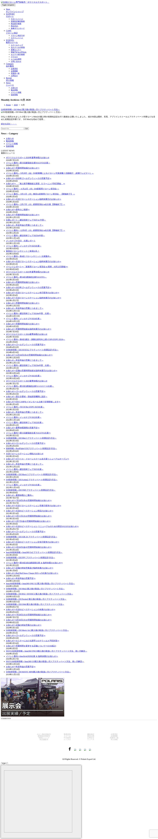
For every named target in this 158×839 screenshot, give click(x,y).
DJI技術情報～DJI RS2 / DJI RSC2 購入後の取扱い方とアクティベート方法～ (39, 594)
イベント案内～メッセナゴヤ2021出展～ (23, 485)
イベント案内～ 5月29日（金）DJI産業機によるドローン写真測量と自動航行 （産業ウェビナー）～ (50, 173)
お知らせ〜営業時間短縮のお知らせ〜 (23, 168)
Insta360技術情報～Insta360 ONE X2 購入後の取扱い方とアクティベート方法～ (40, 584)
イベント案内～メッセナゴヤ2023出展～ (23, 376)
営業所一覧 (114, 738)
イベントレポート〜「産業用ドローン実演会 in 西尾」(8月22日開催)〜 (37, 267)
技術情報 (10, 146)
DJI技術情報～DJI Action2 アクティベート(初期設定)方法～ (32, 480)
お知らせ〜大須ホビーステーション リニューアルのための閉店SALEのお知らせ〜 (42, 526)
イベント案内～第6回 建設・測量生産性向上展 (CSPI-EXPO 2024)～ (35, 339)
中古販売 (67, 738)
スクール (67, 736)
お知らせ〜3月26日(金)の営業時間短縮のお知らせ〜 (29, 547)
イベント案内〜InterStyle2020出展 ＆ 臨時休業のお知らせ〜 (32, 656)
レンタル (67, 739)
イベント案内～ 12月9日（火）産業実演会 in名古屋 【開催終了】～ (35, 230)
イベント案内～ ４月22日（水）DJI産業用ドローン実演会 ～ (32, 189)
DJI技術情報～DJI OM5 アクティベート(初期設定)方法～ (31, 490)
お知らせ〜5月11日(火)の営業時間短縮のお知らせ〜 (29, 516)
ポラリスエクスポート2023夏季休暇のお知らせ (26, 381)
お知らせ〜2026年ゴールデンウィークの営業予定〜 (28, 178)
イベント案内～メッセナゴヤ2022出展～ (23, 417)
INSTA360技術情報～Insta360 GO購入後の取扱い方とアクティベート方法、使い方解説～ (45, 661)
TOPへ (4, 764)
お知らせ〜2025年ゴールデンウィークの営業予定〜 (28, 287)
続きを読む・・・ (9, 124)
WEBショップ (44, 738)
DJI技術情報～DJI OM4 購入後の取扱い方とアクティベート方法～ (35, 604)
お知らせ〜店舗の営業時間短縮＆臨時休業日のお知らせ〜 (31, 371)
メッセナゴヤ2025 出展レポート (21, 241)
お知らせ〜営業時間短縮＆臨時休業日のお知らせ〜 (28, 329)
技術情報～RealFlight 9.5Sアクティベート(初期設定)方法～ (31, 448)
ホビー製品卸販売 (44, 734)
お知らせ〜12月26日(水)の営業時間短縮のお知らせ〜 (29, 355)
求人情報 (114, 739)
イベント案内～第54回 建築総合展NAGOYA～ (26, 277)
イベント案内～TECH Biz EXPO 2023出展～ (25, 407)
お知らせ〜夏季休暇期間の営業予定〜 (23, 428)
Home (8, 105)
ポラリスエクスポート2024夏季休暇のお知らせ (26, 334)
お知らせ (10, 138)
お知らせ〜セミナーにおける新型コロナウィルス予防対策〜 (32, 641)
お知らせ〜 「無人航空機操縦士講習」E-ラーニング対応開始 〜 (35, 184)
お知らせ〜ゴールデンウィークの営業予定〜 (25, 345)
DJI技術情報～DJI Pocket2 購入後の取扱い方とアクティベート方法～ (36, 599)
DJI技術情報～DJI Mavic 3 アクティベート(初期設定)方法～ (32, 474)
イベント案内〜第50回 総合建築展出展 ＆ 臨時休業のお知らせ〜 (34, 563)
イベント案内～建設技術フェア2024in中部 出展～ (28, 313)
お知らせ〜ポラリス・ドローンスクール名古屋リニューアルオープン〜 (37, 459)
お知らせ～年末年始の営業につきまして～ (24, 225)
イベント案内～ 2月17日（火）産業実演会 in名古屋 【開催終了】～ (35, 204)
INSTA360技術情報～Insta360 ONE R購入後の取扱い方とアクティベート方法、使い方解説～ (46, 651)
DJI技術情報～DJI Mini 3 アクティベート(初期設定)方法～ (31, 438)
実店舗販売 (44, 739)
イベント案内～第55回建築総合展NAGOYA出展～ (28, 163)
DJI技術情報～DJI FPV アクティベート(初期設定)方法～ (30, 558)
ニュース (90, 739)
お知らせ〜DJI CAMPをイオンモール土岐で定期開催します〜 (33, 402)
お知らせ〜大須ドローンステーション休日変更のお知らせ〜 (32, 293)
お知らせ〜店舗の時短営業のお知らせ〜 (23, 625)
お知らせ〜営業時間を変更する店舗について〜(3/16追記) (31, 646)
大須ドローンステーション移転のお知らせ (24, 454)
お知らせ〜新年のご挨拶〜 (18, 210)
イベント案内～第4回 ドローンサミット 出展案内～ (28, 256)
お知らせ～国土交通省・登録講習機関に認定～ (26, 397)
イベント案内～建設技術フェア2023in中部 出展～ (28, 365)
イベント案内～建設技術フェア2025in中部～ (25, 235)
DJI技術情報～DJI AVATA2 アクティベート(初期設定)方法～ (32, 350)
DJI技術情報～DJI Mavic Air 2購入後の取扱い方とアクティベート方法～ (37, 630)
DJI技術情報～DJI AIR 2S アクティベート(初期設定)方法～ (31, 537)
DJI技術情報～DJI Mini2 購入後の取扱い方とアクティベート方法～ (30, 109)
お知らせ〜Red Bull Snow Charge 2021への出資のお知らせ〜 (32, 573)
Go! (26, 128)
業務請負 (67, 734)
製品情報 (10, 141)
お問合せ (90, 738)
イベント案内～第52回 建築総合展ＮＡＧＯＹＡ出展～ (30, 386)
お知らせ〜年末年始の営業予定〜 (21, 578)
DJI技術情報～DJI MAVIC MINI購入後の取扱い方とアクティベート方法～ (38, 672)
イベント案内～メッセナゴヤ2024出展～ (23, 319)
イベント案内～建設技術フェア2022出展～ (24, 422)
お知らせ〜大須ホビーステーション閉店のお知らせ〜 (29, 511)
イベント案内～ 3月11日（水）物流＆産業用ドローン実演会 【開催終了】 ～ (40, 194)
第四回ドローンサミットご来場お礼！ (23, 251)
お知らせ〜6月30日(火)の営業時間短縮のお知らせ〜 (29, 620)
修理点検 (90, 736)
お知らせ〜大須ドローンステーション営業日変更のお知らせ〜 (33, 506)
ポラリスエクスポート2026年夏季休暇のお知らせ (27, 158)
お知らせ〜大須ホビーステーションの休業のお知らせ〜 (30, 609)
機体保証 (90, 734)
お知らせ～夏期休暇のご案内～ (20, 495)
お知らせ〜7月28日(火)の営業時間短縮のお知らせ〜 (29, 615)
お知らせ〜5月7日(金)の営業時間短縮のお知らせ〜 (28, 521)
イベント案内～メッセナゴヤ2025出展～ (23, 246)
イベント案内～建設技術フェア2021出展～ (24, 469)
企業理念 (114, 734)
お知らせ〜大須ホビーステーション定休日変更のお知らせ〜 (32, 542)
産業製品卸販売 (44, 736)
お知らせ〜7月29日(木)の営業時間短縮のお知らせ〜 (29, 500)
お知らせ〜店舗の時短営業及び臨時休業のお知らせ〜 (29, 568)
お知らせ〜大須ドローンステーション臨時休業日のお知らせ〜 (33, 199)
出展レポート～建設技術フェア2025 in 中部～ (26, 220)
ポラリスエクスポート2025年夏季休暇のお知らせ (27, 272)
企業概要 (114, 736)
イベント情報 (12, 144)
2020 (16, 105)
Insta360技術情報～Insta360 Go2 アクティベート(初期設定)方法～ (34, 552)
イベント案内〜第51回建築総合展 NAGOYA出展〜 (28, 433)
